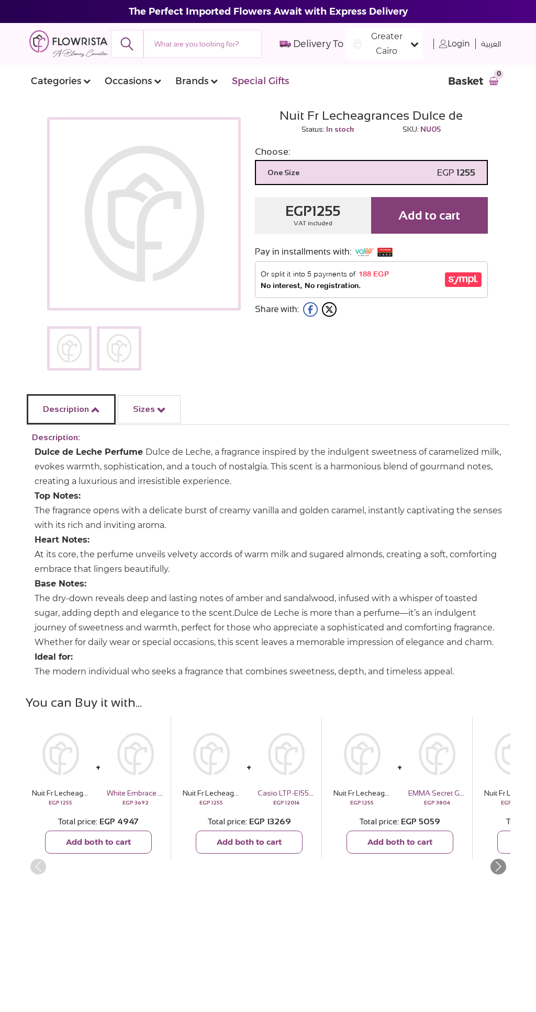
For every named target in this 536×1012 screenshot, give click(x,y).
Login (459, 44)
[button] (498, 867)
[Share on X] (329, 309)
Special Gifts (260, 81)
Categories (56, 81)
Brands (191, 81)
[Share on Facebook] (310, 309)
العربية (491, 44)
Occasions (128, 81)
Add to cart (429, 215)
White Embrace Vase (141, 793)
